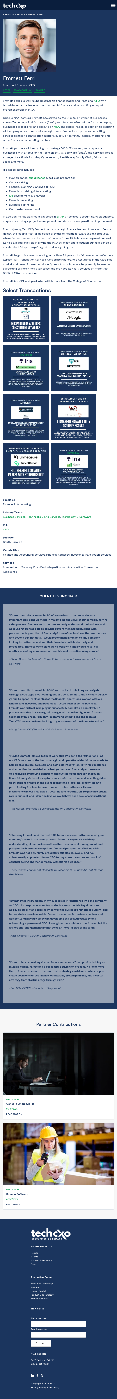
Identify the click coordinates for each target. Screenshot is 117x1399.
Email (7, 90)
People (21, 14)
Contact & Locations (41, 1260)
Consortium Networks (20, 1104)
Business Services (14, 517)
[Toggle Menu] (113, 5)
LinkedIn (39, 90)
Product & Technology (42, 1294)
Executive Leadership (42, 1283)
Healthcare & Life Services (43, 517)
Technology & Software (76, 517)
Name (39, 1318)
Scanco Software (17, 1194)
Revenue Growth (39, 1298)
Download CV (22, 90)
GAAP (60, 216)
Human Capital (38, 1291)
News (34, 1264)
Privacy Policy (38, 1387)
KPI (11, 196)
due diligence (37, 178)
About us (8, 14)
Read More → (14, 1114)
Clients (34, 1256)
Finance (35, 1287)
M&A (57, 127)
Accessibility (52, 1387)
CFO (6, 529)
